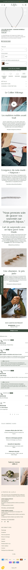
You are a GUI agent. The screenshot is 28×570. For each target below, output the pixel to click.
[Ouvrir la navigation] (2, 5)
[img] (3, 343)
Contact (3, 548)
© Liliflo (14, 554)
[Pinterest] (7, 521)
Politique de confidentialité (7, 550)
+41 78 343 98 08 (10, 519)
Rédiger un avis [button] (14, 330)
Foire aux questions (5, 534)
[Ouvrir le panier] (25, 5)
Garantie (3, 541)
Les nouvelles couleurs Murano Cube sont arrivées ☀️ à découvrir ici (14, 1)
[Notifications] (4, 5)
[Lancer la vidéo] (14, 104)
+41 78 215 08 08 (10, 507)
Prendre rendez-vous (5, 543)
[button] (4, 30)
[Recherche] (23, 5)
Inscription (3, 532)
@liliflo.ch (14, 464)
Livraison (3, 539)
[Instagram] (4, 521)
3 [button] (14, 414)
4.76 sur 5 (17, 325)
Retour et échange (5, 536)
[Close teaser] (3, 275)
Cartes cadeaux (4, 545)
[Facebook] (1, 521)
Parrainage (3, 530)
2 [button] (12, 414)
